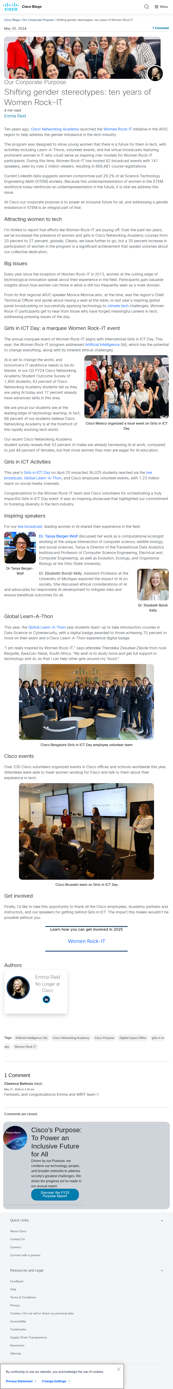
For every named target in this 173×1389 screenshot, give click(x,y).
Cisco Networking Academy (55, 129)
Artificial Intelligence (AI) (31, 1037)
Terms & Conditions (23, 1297)
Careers (15, 1247)
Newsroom (17, 1345)
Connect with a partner (25, 1255)
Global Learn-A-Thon (42, 478)
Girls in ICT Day (37, 473)
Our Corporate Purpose (38, 20)
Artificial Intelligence (102, 345)
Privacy (15, 1305)
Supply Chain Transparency (28, 1337)
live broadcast (30, 527)
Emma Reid (15, 116)
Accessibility (18, 1321)
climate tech (118, 306)
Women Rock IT (25, 1046)
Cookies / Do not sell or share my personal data (42, 1313)
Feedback (16, 1281)
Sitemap (15, 1353)
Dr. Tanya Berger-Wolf (58, 536)
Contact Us (17, 1239)
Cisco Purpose (104, 1037)
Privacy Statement (19, 1381)
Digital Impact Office (133, 1037)
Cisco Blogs (32, 6)
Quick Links (19, 1220)
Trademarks (18, 1329)
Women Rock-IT (118, 129)
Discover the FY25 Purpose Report (55, 1194)
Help (13, 1289)
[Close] (118, 1369)
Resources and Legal (26, 1270)
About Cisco (18, 1231)
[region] (62, 1376)
